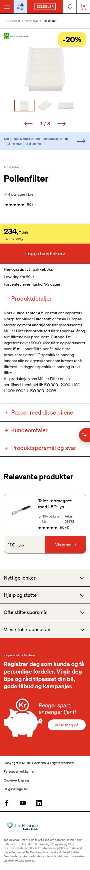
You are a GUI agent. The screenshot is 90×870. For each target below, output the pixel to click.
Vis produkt (65, 544)
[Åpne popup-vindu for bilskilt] (20, 6)
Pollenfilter (31, 21)
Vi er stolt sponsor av (27, 629)
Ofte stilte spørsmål (26, 612)
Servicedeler (12, 21)
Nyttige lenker (20, 578)
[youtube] (23, 803)
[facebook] (7, 803)
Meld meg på (66, 724)
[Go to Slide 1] (24, 105)
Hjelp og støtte (20, 595)
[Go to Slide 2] (45, 105)
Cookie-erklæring (16, 780)
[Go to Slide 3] (66, 105)
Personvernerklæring (19, 771)
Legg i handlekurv (45, 254)
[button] (45, 68)
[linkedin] (39, 803)
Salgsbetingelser (16, 789)
